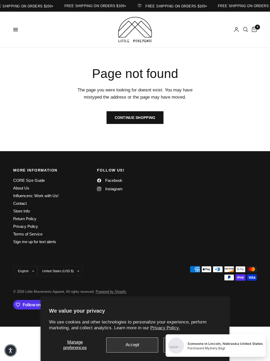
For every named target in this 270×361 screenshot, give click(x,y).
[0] (253, 30)
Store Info (21, 211)
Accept (132, 344)
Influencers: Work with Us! (36, 195)
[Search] (245, 30)
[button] (10, 350)
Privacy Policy (25, 226)
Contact (20, 203)
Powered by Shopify (111, 292)
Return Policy (24, 218)
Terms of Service (27, 234)
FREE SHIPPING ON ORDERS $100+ (175, 6)
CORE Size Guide (29, 180)
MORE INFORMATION (35, 170)
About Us (21, 188)
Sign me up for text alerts (34, 241)
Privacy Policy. (165, 327)
